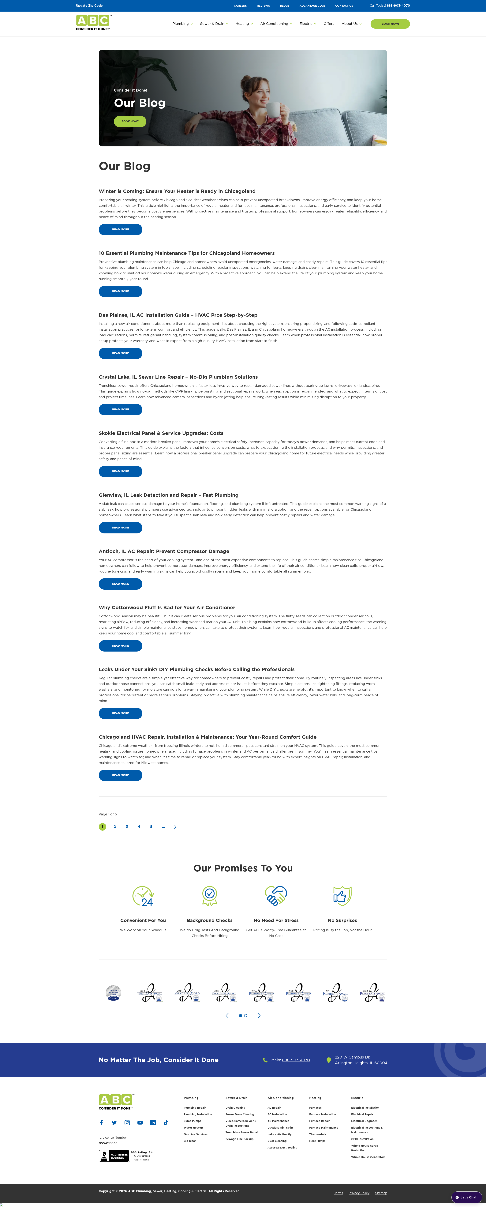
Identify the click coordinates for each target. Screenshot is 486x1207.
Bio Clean (190, 1141)
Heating (315, 1098)
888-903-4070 (398, 5)
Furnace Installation (322, 1114)
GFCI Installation (362, 1139)
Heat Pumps (317, 1141)
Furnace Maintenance (323, 1127)
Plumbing (191, 1098)
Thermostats (317, 1134)
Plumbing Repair (195, 1108)
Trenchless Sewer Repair (242, 1132)
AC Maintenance (278, 1121)
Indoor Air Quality (279, 1134)
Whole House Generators (368, 1157)
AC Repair (274, 1108)
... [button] (163, 827)
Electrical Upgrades (364, 1121)
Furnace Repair (319, 1121)
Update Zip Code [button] (89, 5)
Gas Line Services (195, 1134)
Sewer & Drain (237, 1098)
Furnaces (315, 1108)
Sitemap (381, 1193)
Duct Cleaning (276, 1141)
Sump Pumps (192, 1121)
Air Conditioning (280, 1098)
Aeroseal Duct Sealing (282, 1147)
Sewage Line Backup (239, 1139)
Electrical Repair (362, 1114)
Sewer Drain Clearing (240, 1114)
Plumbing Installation (198, 1114)
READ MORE (120, 229)
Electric (357, 1098)
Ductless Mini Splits (280, 1127)
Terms (338, 1193)
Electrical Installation (365, 1108)
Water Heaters (194, 1127)
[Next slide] (259, 1015)
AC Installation (277, 1114)
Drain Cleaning (235, 1108)
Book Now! (390, 24)
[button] (183, 24)
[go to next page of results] (175, 827)
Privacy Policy (359, 1193)
